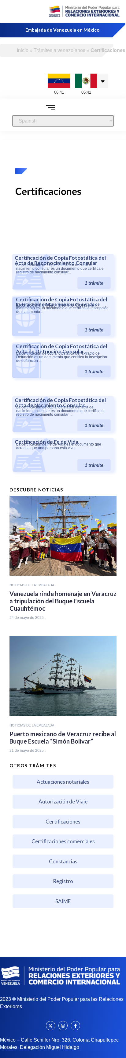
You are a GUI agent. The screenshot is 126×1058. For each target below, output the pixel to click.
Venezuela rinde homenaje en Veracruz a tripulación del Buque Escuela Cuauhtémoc (63, 601)
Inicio (22, 50)
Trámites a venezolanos (59, 50)
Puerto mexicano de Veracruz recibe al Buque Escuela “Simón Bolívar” (62, 737)
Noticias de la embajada (31, 585)
